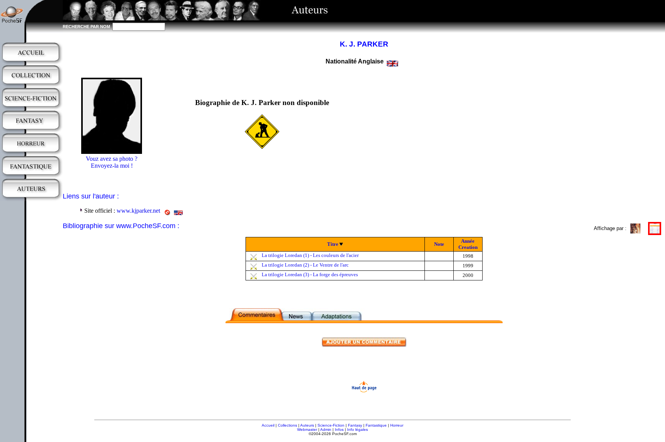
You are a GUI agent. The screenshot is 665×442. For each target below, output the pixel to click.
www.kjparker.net (138, 210)
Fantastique (376, 425)
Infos (339, 429)
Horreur (396, 425)
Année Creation (468, 244)
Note (439, 244)
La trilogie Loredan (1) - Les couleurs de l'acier (310, 255)
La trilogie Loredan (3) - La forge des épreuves (310, 274)
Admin (325, 429)
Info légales (357, 429)
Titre (332, 244)
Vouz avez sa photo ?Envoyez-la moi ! (111, 162)
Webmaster (307, 429)
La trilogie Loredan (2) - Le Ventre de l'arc (305, 265)
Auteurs (307, 425)
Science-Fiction (330, 425)
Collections (287, 425)
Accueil (268, 425)
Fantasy (355, 425)
